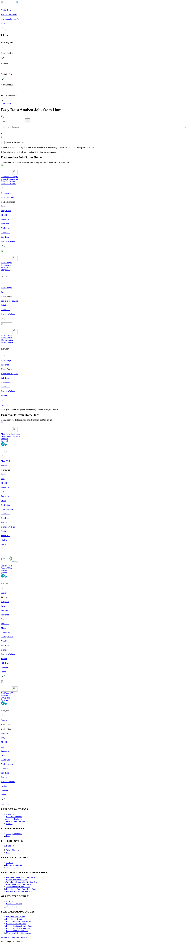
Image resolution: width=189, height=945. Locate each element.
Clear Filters (6, 103)
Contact (9, 824)
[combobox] (2, 127)
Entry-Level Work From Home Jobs (20, 889)
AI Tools (9, 862)
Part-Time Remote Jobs (15, 917)
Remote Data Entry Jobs (16, 924)
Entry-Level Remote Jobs (16, 919)
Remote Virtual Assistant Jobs (18, 928)
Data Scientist (6, 335)
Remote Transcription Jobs (17, 931)
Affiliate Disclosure (14, 819)
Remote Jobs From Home (16, 880)
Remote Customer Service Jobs (18, 926)
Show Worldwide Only (15, 142)
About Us (10, 814)
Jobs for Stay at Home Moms (18, 887)
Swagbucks (5, 698)
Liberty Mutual (7, 340)
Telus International (8, 181)
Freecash (4, 439)
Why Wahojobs (12, 850)
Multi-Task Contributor (10, 434)
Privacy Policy (7, 937)
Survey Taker (6, 566)
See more (5, 405)
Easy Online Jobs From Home (18, 884)
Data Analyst (6, 263)
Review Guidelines (14, 865)
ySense (4, 570)
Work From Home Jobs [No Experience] (22, 882)
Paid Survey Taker (8, 693)
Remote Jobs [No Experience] (18, 921)
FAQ (8, 836)
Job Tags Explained (14, 833)
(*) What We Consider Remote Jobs (20, 933)
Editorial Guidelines (14, 817)
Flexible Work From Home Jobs (19, 891)
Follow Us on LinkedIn (15, 821)
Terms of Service (20, 937)
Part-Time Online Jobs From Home (20, 877)
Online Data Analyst (9, 176)
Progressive (5, 267)
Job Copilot (13, 867)
